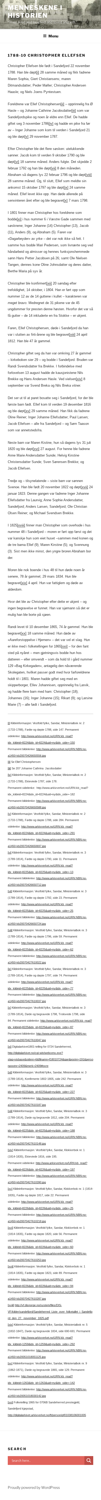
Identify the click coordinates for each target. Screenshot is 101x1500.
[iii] (73, 111)
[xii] (49, 283)
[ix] (66, 187)
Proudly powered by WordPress (34, 1487)
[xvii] (84, 487)
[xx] (23, 633)
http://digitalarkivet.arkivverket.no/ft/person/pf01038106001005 (47, 1415)
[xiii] (72, 334)
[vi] (17, 162)
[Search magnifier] (88, 1460)
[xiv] (79, 379)
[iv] (51, 123)
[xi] (19, 219)
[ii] (62, 104)
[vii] (53, 168)
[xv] (27, 411)
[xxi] (64, 646)
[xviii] (21, 525)
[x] (66, 200)
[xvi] (36, 449)
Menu (53, 36)
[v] (26, 136)
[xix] (24, 583)
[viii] (88, 175)
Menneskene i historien (35, 11)
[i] (37, 72)
